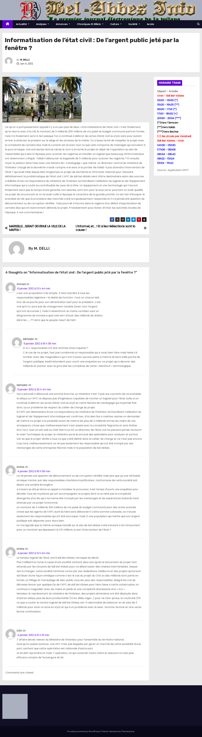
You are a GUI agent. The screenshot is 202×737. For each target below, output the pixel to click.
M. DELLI (25, 60)
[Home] (7, 24)
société (133, 24)
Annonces (62, 24)
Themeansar (127, 731)
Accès (150, 24)
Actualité (21, 24)
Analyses (41, 24)
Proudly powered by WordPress (83, 731)
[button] (198, 24)
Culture (115, 24)
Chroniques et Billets (89, 24)
